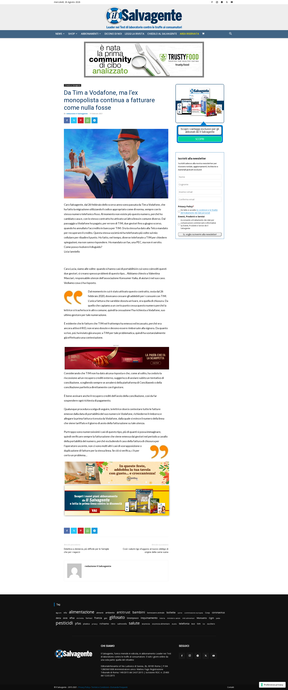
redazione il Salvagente (77, 113)
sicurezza (146, 624)
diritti (65, 618)
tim (199, 623)
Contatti (230, 687)
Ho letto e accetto (199, 211)
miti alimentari (188, 618)
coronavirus (218, 612)
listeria (162, 618)
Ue (204, 624)
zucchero (211, 624)
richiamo (104, 623)
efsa (72, 618)
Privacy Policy (84, 687)
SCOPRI (199, 139)
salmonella (122, 624)
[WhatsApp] (88, 120)
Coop (207, 612)
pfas (78, 623)
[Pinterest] (81, 120)
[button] (230, 34)
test (193, 623)
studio (174, 624)
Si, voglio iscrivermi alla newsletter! (200, 234)
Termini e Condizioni (100, 687)
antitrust (123, 612)
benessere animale (155, 612)
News (59, 33)
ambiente (110, 612)
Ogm (211, 618)
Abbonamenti (89, 33)
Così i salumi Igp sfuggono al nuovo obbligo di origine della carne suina (145, 550)
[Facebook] (212, 2)
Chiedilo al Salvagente (162, 33)
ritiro (113, 624)
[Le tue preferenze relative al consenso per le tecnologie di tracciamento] (272, 685)
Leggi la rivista (134, 33)
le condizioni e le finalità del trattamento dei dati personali (199, 211)
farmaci (89, 618)
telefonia (184, 623)
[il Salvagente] (144, 17)
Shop (71, 33)
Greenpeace (133, 618)
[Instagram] (217, 2)
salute (134, 623)
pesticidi (64, 623)
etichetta (80, 618)
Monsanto (202, 618)
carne (180, 613)
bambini (138, 612)
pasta (218, 618)
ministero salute (173, 618)
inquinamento (149, 617)
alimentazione (81, 611)
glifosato (117, 617)
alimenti (99, 612)
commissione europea (193, 613)
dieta (58, 617)
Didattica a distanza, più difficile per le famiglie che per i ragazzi (86, 550)
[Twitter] (227, 2)
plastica (86, 624)
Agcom (59, 613)
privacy (94, 624)
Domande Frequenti (119, 687)
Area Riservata (189, 33)
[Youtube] (232, 2)
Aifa (65, 612)
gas (105, 618)
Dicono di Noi (113, 33)
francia (98, 618)
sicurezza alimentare (161, 624)
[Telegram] (222, 2)
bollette (171, 612)
